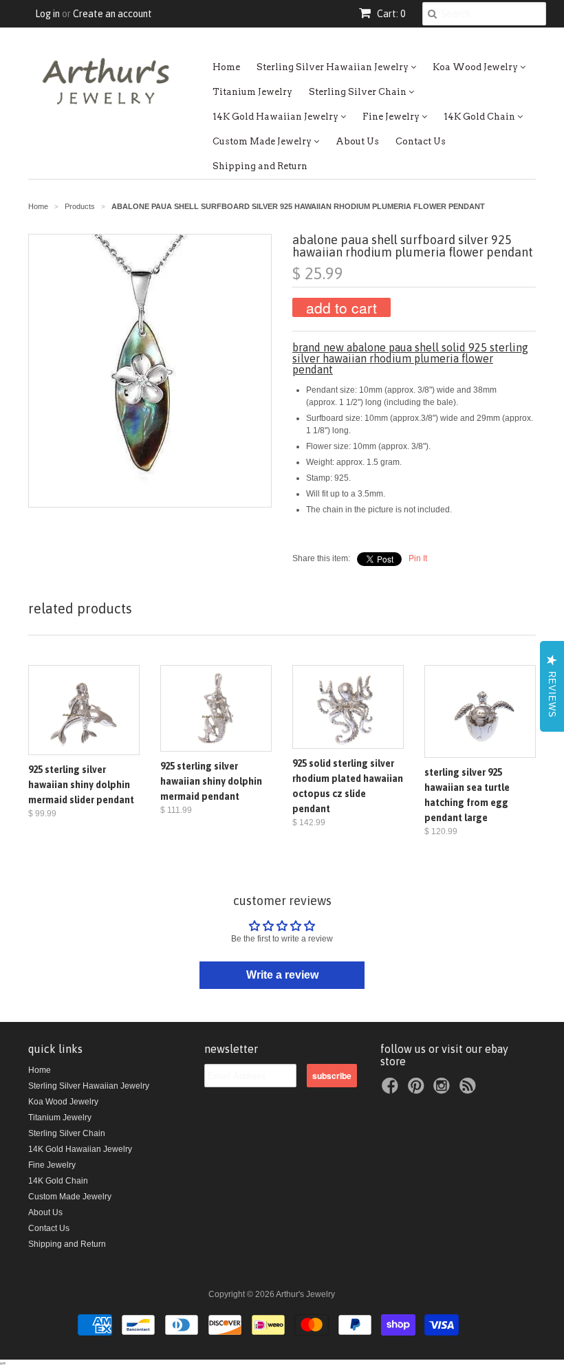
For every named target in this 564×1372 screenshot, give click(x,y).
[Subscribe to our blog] (469, 1090)
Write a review (282, 975)
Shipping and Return (260, 166)
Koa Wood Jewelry (476, 67)
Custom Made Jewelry (263, 141)
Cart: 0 (390, 13)
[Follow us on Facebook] (392, 1090)
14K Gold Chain (480, 116)
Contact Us (420, 141)
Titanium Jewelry (252, 92)
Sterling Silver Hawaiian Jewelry (334, 67)
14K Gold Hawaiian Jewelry (276, 116)
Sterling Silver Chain (359, 92)
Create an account (112, 13)
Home (226, 67)
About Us (357, 141)
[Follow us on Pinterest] (418, 1090)
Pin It (418, 558)
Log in (47, 13)
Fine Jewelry (392, 116)
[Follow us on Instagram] (443, 1090)
